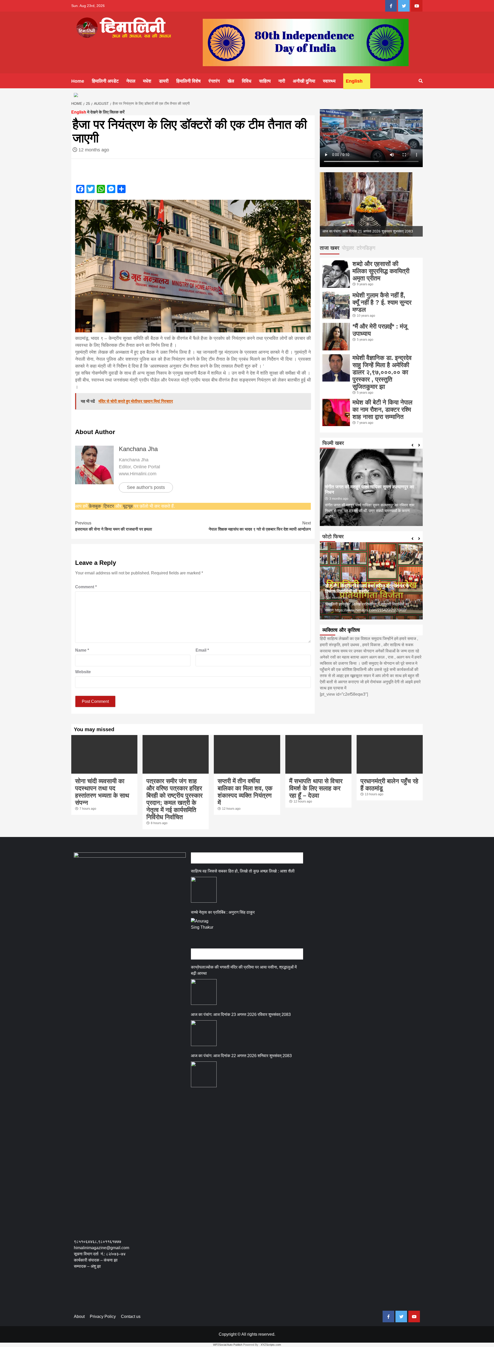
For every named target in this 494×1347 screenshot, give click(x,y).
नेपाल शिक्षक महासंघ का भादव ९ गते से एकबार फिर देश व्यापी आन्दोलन (260, 526)
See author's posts (146, 487)
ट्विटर (109, 506)
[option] (371, 204)
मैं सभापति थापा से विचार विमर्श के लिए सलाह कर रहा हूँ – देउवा (315, 788)
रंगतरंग (214, 81)
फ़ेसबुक (95, 506)
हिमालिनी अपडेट (105, 81)
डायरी (164, 81)
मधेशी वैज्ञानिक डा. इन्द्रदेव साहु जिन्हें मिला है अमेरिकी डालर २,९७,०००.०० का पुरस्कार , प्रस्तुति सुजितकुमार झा (382, 372)
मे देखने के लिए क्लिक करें (98, 112)
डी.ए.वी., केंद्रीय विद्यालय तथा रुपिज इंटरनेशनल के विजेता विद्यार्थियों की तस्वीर (367, 588)
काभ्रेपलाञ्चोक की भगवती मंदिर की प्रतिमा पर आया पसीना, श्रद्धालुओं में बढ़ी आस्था (244, 970)
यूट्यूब (128, 506)
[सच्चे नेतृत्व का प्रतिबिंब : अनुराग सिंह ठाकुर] (204, 931)
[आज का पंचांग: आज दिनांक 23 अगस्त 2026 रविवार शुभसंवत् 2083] (204, 1033)
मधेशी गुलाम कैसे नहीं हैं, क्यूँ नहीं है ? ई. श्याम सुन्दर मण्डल (381, 302)
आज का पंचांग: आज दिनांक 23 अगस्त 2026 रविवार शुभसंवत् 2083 (241, 1014)
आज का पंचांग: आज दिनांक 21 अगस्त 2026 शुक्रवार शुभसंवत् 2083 (367, 231)
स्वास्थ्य (329, 81)
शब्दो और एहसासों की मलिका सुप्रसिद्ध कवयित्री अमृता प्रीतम (380, 271)
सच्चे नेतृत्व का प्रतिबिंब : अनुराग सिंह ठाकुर (223, 912)
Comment (86, 587)
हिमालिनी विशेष (188, 81)
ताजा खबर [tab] (329, 248)
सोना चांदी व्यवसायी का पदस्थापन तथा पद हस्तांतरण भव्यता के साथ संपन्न (102, 792)
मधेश (147, 81)
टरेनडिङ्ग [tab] (366, 248)
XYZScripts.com (271, 1344)
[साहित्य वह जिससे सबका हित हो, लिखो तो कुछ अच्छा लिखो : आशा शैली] (204, 890)
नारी (281, 81)
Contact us (130, 1316)
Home (77, 81)
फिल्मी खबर (333, 443)
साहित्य (265, 81)
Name (82, 650)
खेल (230, 81)
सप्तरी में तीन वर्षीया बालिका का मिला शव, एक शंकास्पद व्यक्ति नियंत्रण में (245, 792)
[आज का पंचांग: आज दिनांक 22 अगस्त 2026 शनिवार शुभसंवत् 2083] (204, 1074)
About (79, 1316)
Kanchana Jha (138, 448)
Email (202, 650)
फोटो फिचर (333, 536)
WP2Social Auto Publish (227, 1344)
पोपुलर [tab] (348, 248)
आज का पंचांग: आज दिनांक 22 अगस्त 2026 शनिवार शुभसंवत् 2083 (241, 1056)
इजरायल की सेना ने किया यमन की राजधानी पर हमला (113, 526)
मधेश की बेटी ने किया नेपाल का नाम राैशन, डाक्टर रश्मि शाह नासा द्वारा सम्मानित (382, 409)
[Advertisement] (167, 1293)
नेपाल (130, 81)
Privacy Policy (103, 1316)
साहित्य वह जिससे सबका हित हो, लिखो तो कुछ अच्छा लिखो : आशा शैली (243, 871)
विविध (246, 81)
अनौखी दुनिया (304, 81)
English (354, 81)
